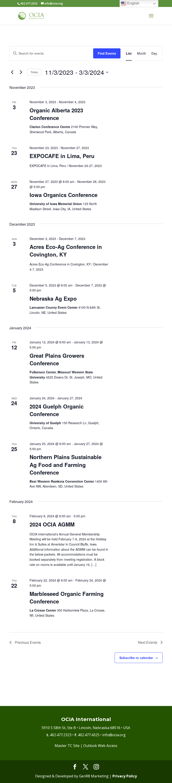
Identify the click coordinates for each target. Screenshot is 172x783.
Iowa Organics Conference (63, 195)
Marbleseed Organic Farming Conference (67, 597)
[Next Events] (21, 72)
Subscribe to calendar (136, 657)
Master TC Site (67, 745)
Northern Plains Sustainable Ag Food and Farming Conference (65, 464)
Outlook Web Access (100, 745)
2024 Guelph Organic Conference (57, 410)
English (132, 3)
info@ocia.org (114, 734)
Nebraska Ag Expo (53, 298)
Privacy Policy (124, 776)
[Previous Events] (12, 72)
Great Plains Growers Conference (57, 359)
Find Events (107, 53)
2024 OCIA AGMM (52, 524)
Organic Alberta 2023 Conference (56, 114)
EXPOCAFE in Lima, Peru (62, 156)
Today (34, 72)
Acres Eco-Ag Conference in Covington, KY (66, 250)
